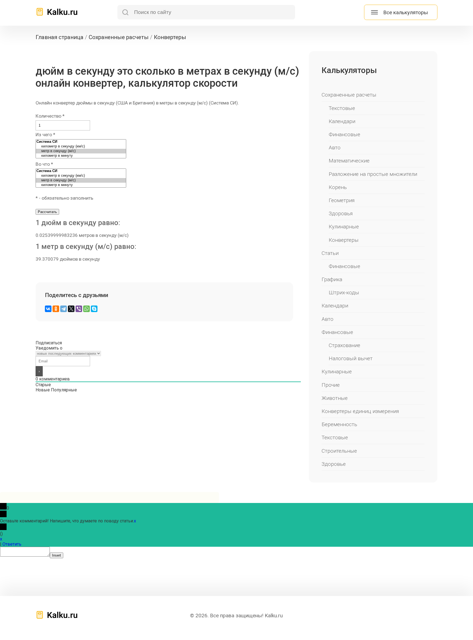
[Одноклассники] (56, 309)
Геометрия (342, 200)
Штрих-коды (344, 292)
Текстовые (342, 108)
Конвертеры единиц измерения (360, 411)
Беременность (339, 424)
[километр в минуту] (81, 155)
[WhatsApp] (86, 309)
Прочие (331, 385)
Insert (56, 555)
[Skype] (94, 309)
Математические (349, 161)
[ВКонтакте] (48, 309)
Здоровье (334, 464)
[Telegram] (63, 309)
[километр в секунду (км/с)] (81, 146)
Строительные (339, 451)
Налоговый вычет (351, 358)
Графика (332, 279)
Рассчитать (47, 212)
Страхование (344, 345)
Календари (342, 121)
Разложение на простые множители (373, 174)
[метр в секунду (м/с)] (81, 151)
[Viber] (79, 309)
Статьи (330, 253)
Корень (338, 187)
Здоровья (341, 213)
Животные (335, 398)
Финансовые (344, 134)
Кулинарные (344, 226)
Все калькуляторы (405, 12)
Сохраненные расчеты (349, 95)
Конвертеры (344, 240)
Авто (335, 147)
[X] (71, 309)
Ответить (11, 544)
